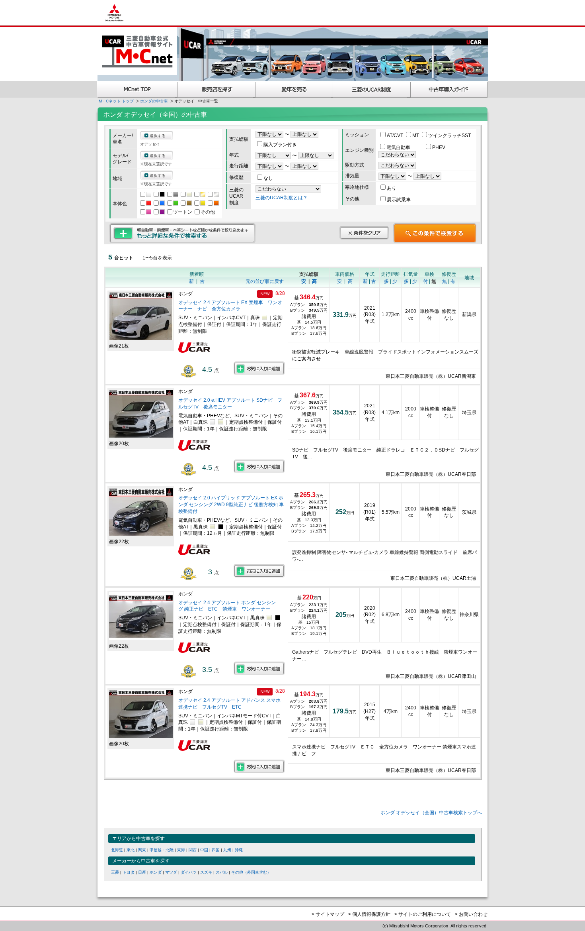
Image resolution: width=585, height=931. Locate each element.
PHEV (438, 147)
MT (416, 135)
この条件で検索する (434, 233)
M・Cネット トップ (116, 101)
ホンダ (156, 872)
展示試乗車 (399, 199)
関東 (142, 850)
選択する (158, 136)
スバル (222, 872)
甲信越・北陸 (162, 850)
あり (391, 188)
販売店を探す (216, 89)
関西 (193, 850)
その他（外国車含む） (251, 872)
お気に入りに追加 (259, 368)
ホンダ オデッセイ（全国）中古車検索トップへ (431, 812)
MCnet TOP (137, 89)
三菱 (115, 872)
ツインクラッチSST (449, 135)
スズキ (206, 872)
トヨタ (129, 872)
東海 (181, 850)
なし (268, 178)
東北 (131, 850)
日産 (142, 872)
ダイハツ (189, 872)
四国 (216, 850)
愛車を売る (294, 89)
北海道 (117, 850)
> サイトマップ (328, 914)
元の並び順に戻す (265, 281)
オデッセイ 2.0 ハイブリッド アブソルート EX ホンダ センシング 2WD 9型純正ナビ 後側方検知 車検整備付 (231, 504)
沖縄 (239, 850)
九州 (227, 850)
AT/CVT (395, 135)
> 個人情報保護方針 (369, 914)
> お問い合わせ (471, 914)
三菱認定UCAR (372, 89)
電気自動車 (398, 147)
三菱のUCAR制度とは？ (281, 197)
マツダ (171, 872)
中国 (204, 850)
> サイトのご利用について (422, 914)
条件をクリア (364, 233)
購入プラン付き (280, 144)
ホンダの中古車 (154, 101)
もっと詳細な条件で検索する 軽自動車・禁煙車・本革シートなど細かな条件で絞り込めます (182, 233)
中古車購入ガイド (449, 89)
